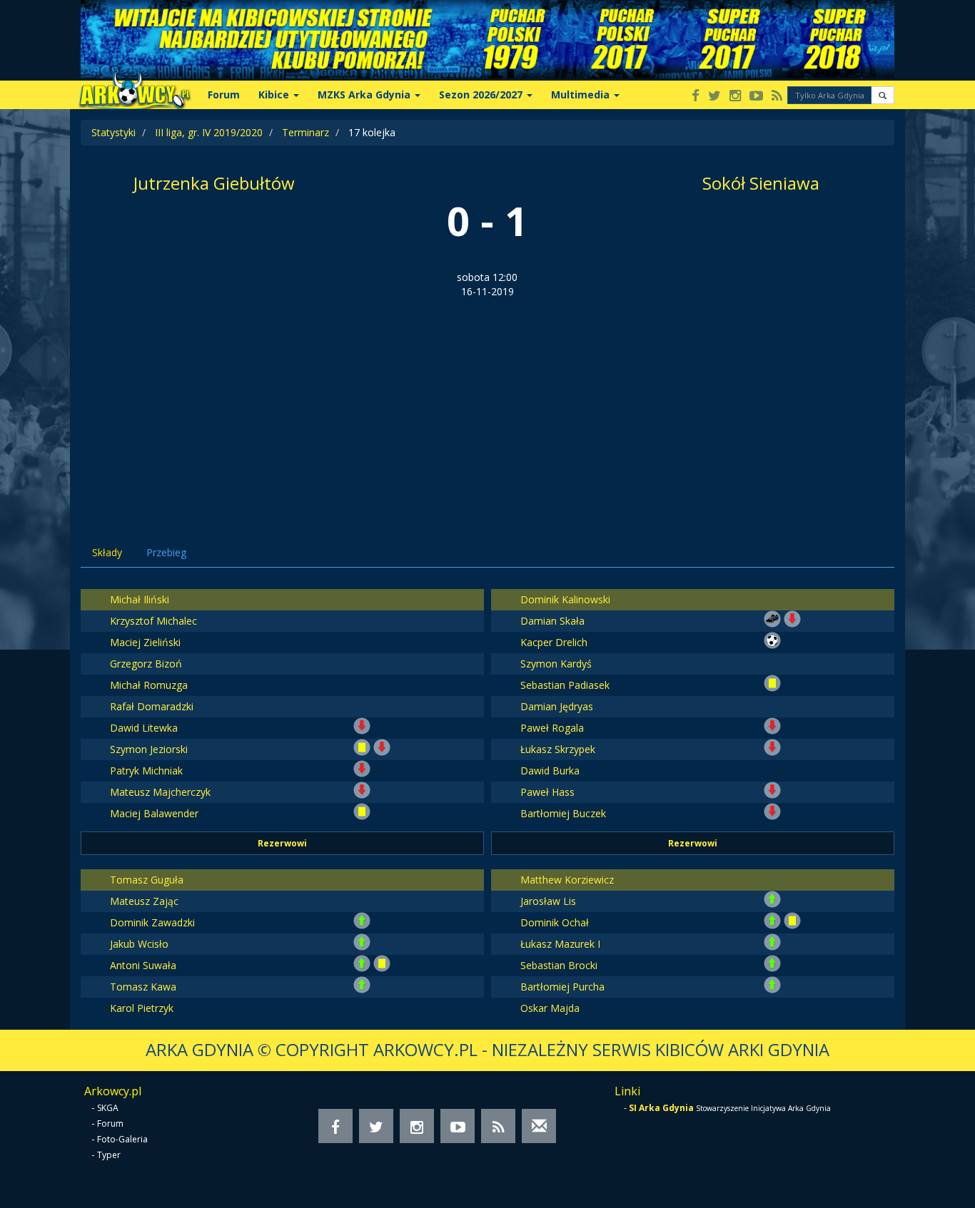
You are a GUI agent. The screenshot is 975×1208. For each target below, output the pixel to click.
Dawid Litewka (144, 727)
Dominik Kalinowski (565, 599)
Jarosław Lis (548, 901)
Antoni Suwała (143, 965)
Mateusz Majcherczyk (160, 792)
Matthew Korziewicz (567, 879)
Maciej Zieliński (145, 642)
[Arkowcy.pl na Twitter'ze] (714, 97)
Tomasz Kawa (143, 986)
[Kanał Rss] (777, 97)
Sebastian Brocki (558, 965)
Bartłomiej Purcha (562, 986)
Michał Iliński (139, 599)
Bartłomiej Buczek (563, 813)
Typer (109, 1155)
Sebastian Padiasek (565, 685)
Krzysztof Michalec (153, 621)
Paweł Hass (547, 792)
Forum (224, 94)
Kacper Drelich (553, 642)
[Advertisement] (487, 406)
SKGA (107, 1108)
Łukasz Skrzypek (557, 749)
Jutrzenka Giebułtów (214, 183)
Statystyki (113, 132)
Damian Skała (552, 621)
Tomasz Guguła (146, 879)
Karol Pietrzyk (141, 1008)
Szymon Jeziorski (149, 749)
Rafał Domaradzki (151, 706)
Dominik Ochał (554, 922)
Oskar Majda (550, 1008)
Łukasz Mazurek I (560, 944)
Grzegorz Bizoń (146, 663)
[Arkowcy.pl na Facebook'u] (695, 97)
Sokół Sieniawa (760, 183)
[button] (882, 95)
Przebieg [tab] (166, 552)
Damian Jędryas (556, 706)
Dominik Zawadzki (152, 922)
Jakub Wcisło (139, 944)
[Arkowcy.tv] (756, 97)
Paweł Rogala (552, 727)
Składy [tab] (107, 552)
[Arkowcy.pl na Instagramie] (735, 97)
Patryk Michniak (146, 770)
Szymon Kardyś (556, 663)
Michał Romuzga (149, 685)
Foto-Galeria (122, 1139)
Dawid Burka (550, 770)
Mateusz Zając (144, 901)
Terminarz (305, 132)
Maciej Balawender (154, 813)
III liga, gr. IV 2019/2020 (209, 132)
